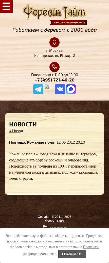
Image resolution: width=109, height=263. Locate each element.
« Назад (16, 131)
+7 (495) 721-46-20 (55, 80)
